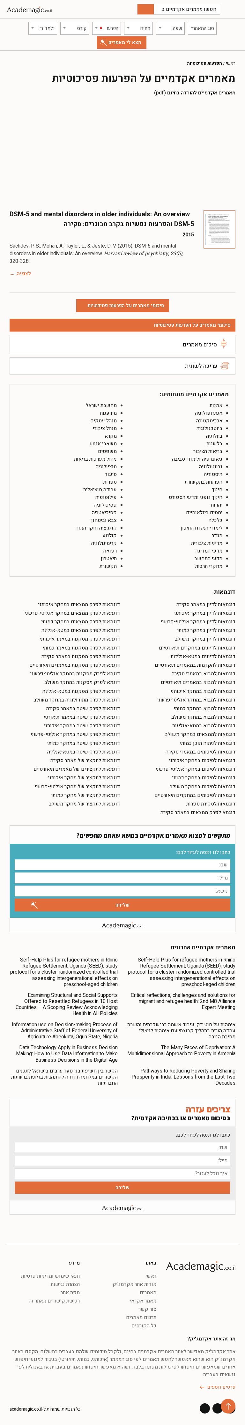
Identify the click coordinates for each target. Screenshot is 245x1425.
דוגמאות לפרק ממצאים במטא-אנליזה (80, 630)
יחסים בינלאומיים (204, 512)
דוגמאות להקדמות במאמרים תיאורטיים (195, 665)
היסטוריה (213, 474)
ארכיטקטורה (209, 421)
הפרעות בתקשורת (203, 482)
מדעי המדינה (209, 551)
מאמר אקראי (143, 1301)
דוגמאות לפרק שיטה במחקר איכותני (82, 726)
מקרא (111, 436)
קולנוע (109, 535)
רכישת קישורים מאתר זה (54, 1301)
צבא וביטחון (104, 520)
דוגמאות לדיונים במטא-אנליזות (203, 656)
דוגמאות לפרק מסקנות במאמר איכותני (80, 639)
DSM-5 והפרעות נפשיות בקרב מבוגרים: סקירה (129, 224)
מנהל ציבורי (105, 428)
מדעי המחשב (208, 558)
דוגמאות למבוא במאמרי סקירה (203, 674)
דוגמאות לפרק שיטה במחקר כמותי (83, 743)
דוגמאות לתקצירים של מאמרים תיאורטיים (76, 769)
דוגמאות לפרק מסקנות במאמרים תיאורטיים (74, 665)
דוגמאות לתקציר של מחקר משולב (84, 804)
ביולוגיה (214, 436)
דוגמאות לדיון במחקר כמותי (206, 630)
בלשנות (214, 444)
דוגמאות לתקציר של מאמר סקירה (85, 760)
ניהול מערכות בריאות (95, 459)
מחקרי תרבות (208, 566)
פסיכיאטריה (104, 512)
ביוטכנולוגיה (209, 428)
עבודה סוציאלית (100, 490)
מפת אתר (70, 1292)
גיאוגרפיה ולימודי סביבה (197, 459)
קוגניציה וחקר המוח (96, 528)
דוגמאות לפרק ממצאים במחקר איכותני (79, 604)
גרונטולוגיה (210, 467)
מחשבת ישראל (101, 405)
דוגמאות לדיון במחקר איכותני (204, 613)
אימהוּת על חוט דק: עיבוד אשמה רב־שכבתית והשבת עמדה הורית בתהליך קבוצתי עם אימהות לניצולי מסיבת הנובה (181, 1031)
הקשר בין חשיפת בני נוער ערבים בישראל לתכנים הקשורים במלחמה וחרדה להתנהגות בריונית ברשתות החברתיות (64, 1077)
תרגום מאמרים (141, 1317)
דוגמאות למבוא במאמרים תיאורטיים (198, 682)
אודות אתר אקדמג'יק (134, 1284)
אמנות (216, 405)
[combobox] (202, 28)
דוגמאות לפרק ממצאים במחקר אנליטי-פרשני (72, 613)
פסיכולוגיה (105, 505)
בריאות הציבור (207, 451)
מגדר (217, 535)
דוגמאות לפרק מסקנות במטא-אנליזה (81, 691)
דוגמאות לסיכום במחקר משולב (202, 786)
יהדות (216, 505)
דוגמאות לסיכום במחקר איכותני (202, 760)
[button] (234, 9)
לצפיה (24, 274)
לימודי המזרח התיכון (201, 528)
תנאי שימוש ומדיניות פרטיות (50, 1276)
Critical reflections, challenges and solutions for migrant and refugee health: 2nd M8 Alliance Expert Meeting (183, 1001)
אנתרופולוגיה (208, 413)
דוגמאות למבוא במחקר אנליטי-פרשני (196, 700)
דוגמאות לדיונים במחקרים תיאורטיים (197, 648)
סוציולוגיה (106, 467)
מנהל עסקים (103, 421)
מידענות (108, 413)
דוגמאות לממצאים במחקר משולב (200, 734)
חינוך (217, 490)
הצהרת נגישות (65, 1284)
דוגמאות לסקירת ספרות (210, 804)
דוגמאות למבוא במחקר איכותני (203, 691)
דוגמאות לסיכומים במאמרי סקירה (200, 752)
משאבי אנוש (103, 444)
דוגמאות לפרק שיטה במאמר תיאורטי (82, 717)
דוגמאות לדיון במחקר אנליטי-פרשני (198, 622)
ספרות (110, 482)
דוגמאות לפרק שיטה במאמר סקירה (83, 708)
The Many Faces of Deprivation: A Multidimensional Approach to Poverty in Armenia (181, 1051)
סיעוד (111, 474)
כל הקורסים (143, 1326)
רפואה (110, 551)
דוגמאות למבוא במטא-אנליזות (203, 726)
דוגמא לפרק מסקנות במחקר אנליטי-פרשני (75, 674)
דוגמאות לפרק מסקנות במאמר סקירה (80, 656)
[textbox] (202, 28)
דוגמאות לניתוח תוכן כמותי (207, 743)
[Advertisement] (122, 152)
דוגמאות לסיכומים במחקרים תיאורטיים (194, 795)
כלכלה (215, 520)
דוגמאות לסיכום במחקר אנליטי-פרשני (195, 769)
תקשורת (108, 566)
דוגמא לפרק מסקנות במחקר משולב (82, 682)
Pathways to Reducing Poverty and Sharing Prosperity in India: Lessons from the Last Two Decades (183, 1077)
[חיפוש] (145, 9)
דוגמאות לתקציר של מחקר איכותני (84, 778)
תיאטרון (109, 558)
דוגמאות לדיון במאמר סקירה (205, 604)
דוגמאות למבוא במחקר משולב (203, 717)
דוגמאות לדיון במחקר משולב (205, 639)
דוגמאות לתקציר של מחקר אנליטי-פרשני (77, 786)
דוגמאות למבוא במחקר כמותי (204, 708)
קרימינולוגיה (104, 543)
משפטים (107, 451)
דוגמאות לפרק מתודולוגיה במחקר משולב (76, 700)
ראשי (230, 63)
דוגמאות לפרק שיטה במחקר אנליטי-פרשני (75, 734)
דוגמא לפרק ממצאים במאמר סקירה (197, 812)
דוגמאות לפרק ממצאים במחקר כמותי (80, 622)
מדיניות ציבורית (206, 543)
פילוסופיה (106, 497)
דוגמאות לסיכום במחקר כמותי (203, 778)
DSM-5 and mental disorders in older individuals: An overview (100, 214)
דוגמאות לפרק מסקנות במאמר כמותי (81, 648)
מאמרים (148, 1292)
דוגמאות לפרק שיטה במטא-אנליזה (83, 752)
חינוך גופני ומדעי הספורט (195, 497)
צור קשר (147, 1309)
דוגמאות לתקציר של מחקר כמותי (85, 795)
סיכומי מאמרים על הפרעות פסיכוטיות (192, 325)
